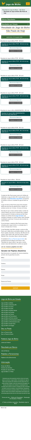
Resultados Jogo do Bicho (21, 402)
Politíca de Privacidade (16, 397)
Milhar (2, 257)
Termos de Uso (6, 397)
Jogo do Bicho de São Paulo (8, 323)
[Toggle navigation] (28, 3)
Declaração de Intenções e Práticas (20, 398)
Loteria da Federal (5, 342)
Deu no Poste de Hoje (6, 332)
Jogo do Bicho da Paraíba (7, 312)
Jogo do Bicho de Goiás (7, 308)
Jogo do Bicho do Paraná (7, 314)
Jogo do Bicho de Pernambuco (9, 316)
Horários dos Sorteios (6, 368)
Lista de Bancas (5, 351)
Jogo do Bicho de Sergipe (7, 325)
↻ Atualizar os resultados (15, 51)
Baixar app (3, 407)
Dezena (3, 269)
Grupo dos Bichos (5, 366)
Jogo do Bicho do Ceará (7, 306)
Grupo (2, 275)
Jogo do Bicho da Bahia (7, 303)
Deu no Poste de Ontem (7, 334)
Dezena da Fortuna (6, 281)
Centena (3, 263)
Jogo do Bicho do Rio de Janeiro (9, 318)
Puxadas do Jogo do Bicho (8, 369)
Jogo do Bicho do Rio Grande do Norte (11, 320)
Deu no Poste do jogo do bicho (16, 239)
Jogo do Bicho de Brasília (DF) (9, 305)
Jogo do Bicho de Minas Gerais (9, 310)
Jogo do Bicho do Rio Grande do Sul (10, 322)
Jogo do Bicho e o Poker (7, 371)
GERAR (15, 288)
